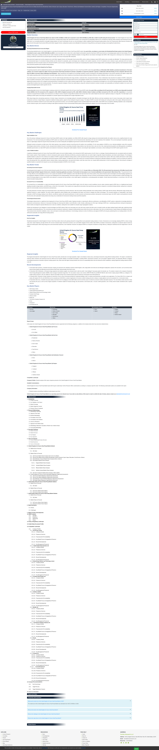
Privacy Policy (85, 743)
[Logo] (6, 1)
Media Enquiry (139, 17)
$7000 (155, 13)
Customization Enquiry (6, 13)
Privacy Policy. (45, 747)
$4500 (155, 10)
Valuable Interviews (46, 743)
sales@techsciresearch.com (123, 394)
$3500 (155, 8)
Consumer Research (135, 1)
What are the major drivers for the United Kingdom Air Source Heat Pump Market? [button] (44, 718)
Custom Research (6, 734)
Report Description (7, 22)
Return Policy (85, 739)
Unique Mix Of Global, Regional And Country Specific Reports (146, 65)
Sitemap (44, 744)
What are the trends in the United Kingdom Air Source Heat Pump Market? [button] (43, 709)
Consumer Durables (20, 4)
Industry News (45, 741)
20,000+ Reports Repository (141, 58)
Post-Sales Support (140, 56)
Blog (4, 743)
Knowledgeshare (45, 735)
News (43, 734)
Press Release (6, 741)
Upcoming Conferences (7, 744)
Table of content (7, 24)
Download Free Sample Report (79, 129)
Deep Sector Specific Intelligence (142, 63)
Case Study (44, 739)
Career (83, 734)
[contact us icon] (151, 2)
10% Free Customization (141, 59)
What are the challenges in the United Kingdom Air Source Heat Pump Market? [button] (44, 714)
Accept (136, 748)
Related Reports (6, 27)
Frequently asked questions (9, 25)
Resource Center (145, 1)
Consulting (127, 1)
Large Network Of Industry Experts (143, 61)
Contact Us (84, 737)
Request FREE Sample (13, 32)
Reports (4, 737)
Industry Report (119, 1)
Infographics (45, 737)
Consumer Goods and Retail (9, 4)
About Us (84, 735)
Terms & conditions (86, 741)
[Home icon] (155, 2)
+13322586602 (129, 740)
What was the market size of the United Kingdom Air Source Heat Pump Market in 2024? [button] (46, 701)
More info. (83, 747)
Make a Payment (85, 744)
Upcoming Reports (6, 739)
